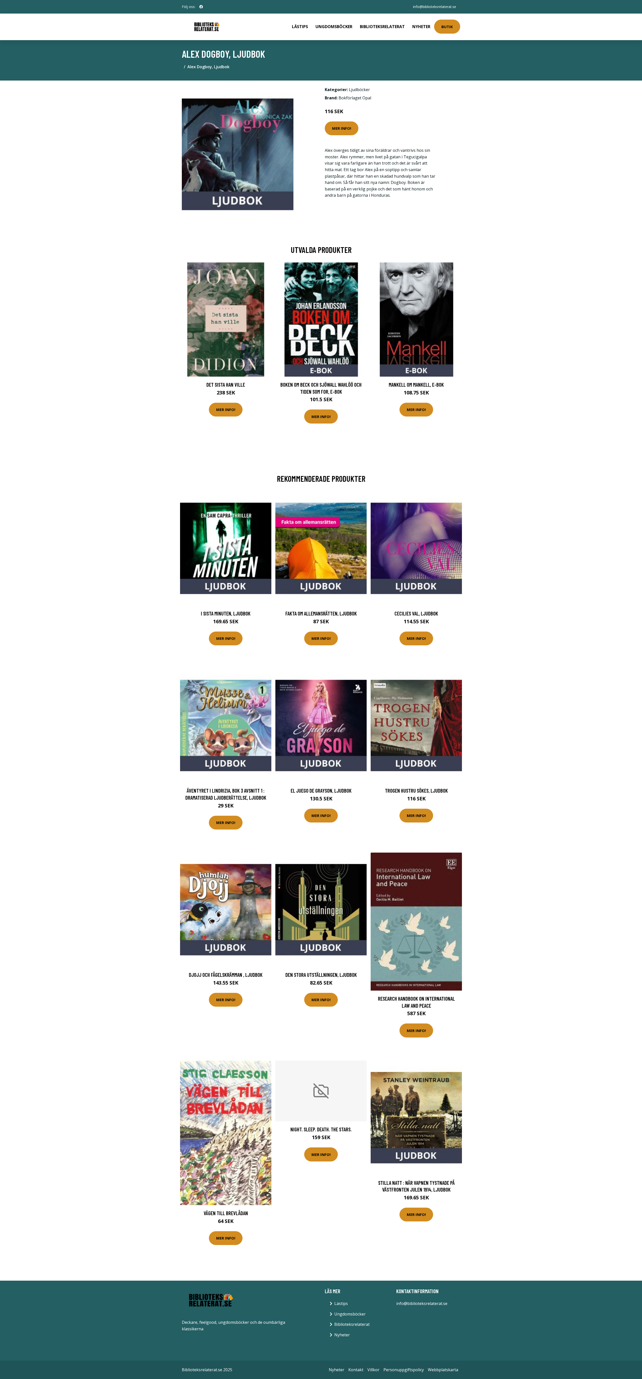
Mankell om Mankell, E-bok (416, 384)
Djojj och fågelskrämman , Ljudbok (226, 975)
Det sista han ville (225, 384)
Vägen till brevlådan (226, 1213)
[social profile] (201, 7)
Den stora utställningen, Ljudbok (321, 975)
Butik (447, 26)
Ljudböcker (359, 89)
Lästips (300, 26)
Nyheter (421, 26)
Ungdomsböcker (333, 26)
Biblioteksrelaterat (382, 26)
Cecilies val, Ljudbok (416, 613)
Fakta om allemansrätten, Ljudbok (321, 613)
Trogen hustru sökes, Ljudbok (416, 790)
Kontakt (355, 1369)
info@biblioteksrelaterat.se (434, 6)
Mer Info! (341, 128)
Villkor (373, 1369)
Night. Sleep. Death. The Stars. (321, 1129)
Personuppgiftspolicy (403, 1369)
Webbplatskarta (443, 1369)
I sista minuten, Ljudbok (226, 613)
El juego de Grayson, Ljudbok (321, 790)
